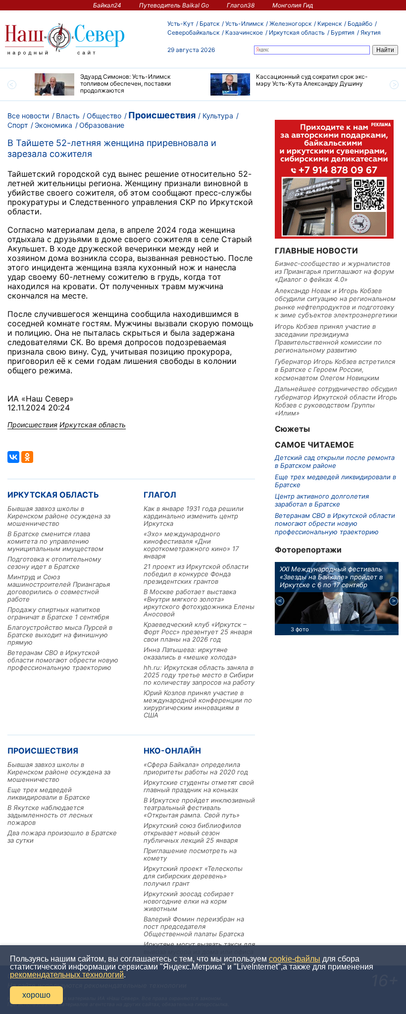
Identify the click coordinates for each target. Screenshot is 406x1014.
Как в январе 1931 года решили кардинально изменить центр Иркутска (194, 516)
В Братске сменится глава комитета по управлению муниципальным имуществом (55, 541)
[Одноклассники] (27, 457)
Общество (104, 115)
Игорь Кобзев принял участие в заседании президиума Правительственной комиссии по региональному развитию (328, 338)
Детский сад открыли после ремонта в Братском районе (335, 461)
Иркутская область (297, 32)
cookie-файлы (294, 959)
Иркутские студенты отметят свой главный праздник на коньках (199, 786)
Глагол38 (240, 5)
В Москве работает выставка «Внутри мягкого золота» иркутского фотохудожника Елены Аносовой (199, 603)
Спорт (17, 125)
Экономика (53, 125)
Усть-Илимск (244, 23)
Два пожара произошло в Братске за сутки (62, 836)
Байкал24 (107, 5)
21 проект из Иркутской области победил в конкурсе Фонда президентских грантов (196, 573)
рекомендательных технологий (67, 974)
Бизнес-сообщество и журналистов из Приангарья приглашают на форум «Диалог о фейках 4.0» (334, 271)
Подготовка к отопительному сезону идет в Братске (54, 562)
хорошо (36, 995)
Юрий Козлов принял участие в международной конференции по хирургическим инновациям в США (198, 704)
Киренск (329, 23)
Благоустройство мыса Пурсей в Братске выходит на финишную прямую (59, 634)
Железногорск (290, 23)
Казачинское (244, 32)
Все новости (28, 115)
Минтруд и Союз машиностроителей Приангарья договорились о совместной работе (58, 588)
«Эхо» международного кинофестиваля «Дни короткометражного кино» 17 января (191, 545)
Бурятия (343, 32)
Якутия (370, 32)
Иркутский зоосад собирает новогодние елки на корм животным (189, 901)
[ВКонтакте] (13, 457)
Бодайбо (360, 23)
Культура (218, 115)
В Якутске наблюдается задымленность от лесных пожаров (50, 815)
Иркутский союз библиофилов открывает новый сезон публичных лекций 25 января (192, 832)
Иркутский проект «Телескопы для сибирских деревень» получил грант (193, 875)
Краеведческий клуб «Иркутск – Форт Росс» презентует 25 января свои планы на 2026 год (198, 631)
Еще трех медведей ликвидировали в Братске (48, 793)
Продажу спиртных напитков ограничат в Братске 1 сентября (58, 613)
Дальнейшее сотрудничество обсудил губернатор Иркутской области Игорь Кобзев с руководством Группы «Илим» (336, 401)
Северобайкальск (193, 32)
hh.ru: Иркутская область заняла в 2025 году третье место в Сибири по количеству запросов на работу (199, 674)
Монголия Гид (292, 5)
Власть (68, 115)
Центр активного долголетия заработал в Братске (322, 500)
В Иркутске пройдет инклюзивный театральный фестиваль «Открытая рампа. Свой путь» (199, 807)
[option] (115, 84)
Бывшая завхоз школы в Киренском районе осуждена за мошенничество (58, 516)
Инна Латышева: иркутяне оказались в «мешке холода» (190, 653)
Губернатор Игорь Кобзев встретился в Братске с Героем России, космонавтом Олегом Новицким (335, 369)
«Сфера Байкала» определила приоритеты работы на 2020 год (196, 768)
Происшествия (162, 115)
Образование (101, 125)
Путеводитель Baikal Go (174, 5)
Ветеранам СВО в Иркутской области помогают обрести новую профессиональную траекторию (62, 660)
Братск (209, 23)
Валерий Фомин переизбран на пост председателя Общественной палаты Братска (194, 926)
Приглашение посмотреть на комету (190, 854)
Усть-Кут (180, 23)
